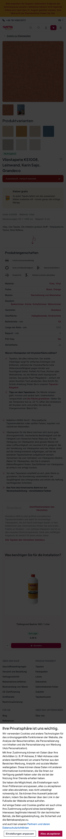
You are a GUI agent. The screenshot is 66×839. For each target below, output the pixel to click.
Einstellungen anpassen (20, 833)
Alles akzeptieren (50, 833)
